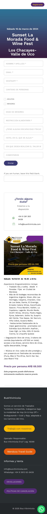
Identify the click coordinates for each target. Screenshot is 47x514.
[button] (12, 5)
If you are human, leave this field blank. (22, 173)
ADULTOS (10, 99)
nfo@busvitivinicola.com (15, 469)
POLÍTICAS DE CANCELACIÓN (20, 491)
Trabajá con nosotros (19, 428)
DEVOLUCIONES (14, 482)
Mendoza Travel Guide (19, 451)
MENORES (11, 104)
